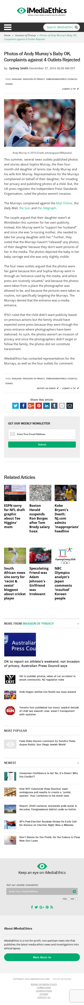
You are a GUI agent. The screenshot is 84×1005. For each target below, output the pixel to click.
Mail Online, (64, 203)
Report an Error (46, 388)
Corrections (44, 987)
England (17, 79)
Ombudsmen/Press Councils (61, 79)
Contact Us (44, 997)
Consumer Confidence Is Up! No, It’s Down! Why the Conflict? (48, 774)
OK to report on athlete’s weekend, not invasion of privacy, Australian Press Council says (42, 663)
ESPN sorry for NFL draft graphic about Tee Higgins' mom (14, 516)
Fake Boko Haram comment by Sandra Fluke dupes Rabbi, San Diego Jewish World (47, 742)
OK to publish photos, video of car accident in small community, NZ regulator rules (47, 677)
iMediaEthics (42, 11)
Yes (65, 898)
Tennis (9, 84)
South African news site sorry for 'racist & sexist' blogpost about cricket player (15, 583)
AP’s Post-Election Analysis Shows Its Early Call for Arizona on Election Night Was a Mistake (47, 823)
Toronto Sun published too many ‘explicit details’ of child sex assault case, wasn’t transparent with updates (49, 711)
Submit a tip (69, 88)
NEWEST (10, 763)
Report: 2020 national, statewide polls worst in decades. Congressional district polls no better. (48, 807)
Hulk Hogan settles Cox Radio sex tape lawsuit (47, 692)
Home (7, 35)
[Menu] (7, 27)
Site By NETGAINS (62, 979)
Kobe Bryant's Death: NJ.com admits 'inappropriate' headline (66, 518)
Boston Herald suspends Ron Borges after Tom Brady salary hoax (39, 518)
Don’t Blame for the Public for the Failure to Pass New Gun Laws (49, 838)
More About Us (42, 957)
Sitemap (44, 994)
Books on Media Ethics (44, 984)
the (24, 208)
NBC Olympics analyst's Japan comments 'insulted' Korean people (63, 583)
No (72, 898)
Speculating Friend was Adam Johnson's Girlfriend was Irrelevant (39, 581)
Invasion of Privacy (25, 35)
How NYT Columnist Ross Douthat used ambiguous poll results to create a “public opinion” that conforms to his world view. (45, 792)
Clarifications (44, 990)
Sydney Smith (18, 68)
